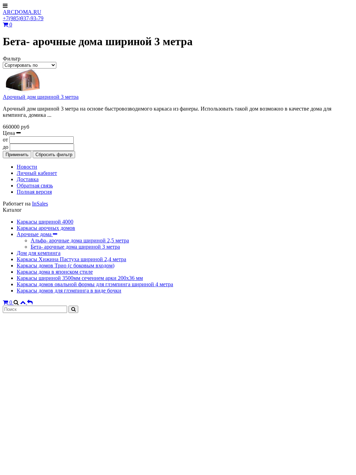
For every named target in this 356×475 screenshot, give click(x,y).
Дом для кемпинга (38, 253)
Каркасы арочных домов (46, 228)
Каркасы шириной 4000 (45, 222)
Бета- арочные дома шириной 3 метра (75, 247)
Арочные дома (35, 234)
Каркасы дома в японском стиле (55, 272)
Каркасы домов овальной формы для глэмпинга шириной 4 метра (95, 284)
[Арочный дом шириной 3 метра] (23, 91)
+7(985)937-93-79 (23, 18)
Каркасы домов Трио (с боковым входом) (65, 265)
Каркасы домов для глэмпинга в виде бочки (69, 290)
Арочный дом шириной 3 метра (41, 97)
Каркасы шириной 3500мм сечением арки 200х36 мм (80, 278)
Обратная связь (35, 185)
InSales (40, 204)
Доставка (28, 179)
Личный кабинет (37, 173)
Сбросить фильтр (53, 154)
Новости (27, 167)
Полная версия (34, 192)
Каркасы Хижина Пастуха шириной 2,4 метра (71, 259)
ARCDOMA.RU (22, 12)
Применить (17, 154)
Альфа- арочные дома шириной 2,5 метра (80, 240)
